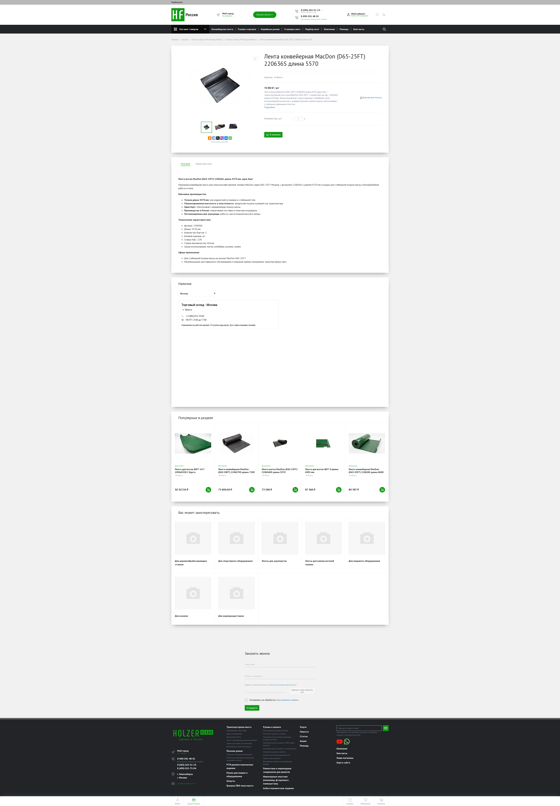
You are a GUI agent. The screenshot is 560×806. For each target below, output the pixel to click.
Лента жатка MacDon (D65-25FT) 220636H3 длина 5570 (279, 471)
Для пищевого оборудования (364, 560)
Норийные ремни (270, 29)
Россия (191, 14)
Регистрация (362, 16)
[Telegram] (214, 138)
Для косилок (181, 615)
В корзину (275, 134)
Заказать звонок (263, 14)
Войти (353, 16)
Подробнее (269, 107)
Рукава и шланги (247, 29)
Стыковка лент (292, 29)
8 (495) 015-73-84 (186, 768)
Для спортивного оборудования (235, 560)
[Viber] (222, 138)
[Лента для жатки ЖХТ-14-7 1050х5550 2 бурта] (193, 443)
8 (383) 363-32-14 (186, 764)
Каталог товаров (189, 29)
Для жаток (179, 466)
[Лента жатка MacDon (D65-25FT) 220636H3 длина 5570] (280, 443)
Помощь (344, 29)
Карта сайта (343, 762)
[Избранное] (377, 14)
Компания (329, 29)
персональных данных (287, 699)
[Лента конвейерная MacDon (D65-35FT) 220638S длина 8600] (367, 443)
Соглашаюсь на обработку (273, 699)
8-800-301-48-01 (310, 16)
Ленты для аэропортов (274, 560)
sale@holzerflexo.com (186, 783)
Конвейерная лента (222, 29)
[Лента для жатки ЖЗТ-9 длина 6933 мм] (323, 443)
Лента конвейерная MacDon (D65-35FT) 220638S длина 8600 (366, 471)
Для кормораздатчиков (231, 615)
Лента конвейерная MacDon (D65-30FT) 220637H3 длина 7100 (236, 471)
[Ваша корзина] (383, 14)
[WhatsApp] (230, 138)
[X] (218, 138)
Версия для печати (372, 97)
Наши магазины (345, 757)
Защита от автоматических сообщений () (271, 685)
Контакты (358, 29)
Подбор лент (177, 2)
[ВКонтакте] (226, 138)
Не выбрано (227, 16)
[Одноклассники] (209, 138)
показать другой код (286, 685)
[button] (312, 10)
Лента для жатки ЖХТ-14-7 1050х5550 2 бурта (189, 471)
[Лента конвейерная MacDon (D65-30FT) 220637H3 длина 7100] (236, 443)
